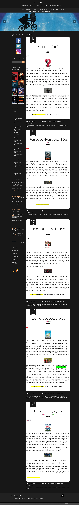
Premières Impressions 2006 (18, 141)
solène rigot (66, 487)
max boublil (53, 487)
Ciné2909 (40, 3)
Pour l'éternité (46, 11)
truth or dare (58, 124)
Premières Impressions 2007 (18, 144)
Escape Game (15, 241)
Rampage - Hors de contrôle (48, 139)
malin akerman (39, 215)
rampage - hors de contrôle (48, 214)
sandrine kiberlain (63, 304)
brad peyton (32, 215)
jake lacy (44, 215)
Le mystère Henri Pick (16, 196)
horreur (41, 124)
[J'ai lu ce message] (77, 503)
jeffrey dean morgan (51, 215)
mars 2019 (14, 252)
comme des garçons (46, 487)
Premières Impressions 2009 (18, 149)
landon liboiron (45, 125)
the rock (64, 214)
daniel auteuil (55, 304)
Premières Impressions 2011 (18, 155)
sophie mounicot (39, 397)
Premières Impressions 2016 (18, 169)
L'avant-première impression (17, 138)
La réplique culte (34, 11)
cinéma (30, 124)
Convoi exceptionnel (16, 222)
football (66, 487)
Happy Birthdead (15, 234)
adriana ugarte (29, 305)
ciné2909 (45, 124)
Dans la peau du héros (57, 9)
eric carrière (61, 396)
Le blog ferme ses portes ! (17, 183)
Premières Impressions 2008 (18, 146)
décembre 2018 (15, 256)
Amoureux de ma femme (48, 229)
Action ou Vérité (48, 46)
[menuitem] (24, 9)
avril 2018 (14, 263)
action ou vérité (50, 124)
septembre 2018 (15, 259)
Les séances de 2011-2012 (18, 124)
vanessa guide (60, 487)
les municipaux (45, 396)
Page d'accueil (35, 31)
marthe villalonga (61, 397)
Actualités (15, 111)
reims (27, 488)
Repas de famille (60, 366)
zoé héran (48, 487)
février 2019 (14, 253)
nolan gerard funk (61, 125)
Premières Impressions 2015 (18, 166)
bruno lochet (32, 397)
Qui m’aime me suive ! (16, 209)
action (39, 214)
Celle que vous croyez (16, 190)
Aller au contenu (5, 2)
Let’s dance (14, 215)
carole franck (36, 487)
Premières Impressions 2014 (18, 163)
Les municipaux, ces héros (48, 318)
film (33, 124)
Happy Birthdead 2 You (16, 228)
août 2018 (14, 260)
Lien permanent (31, 121)
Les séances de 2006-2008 (18, 119)
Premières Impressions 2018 (18, 171)
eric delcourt (53, 397)
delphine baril (43, 487)
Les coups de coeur (16, 132)
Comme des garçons (48, 411)
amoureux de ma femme (43, 304)
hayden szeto (38, 125)
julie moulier (54, 487)
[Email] (62, 495)
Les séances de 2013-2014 (18, 127)
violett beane (32, 125)
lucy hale (64, 124)
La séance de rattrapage (41, 9)
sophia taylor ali (53, 125)
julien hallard (60, 487)
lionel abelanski (46, 397)
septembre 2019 (15, 250)
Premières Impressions (23, 9)
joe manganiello (59, 215)
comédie (36, 304)
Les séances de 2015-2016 (18, 130)
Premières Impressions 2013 (18, 160)
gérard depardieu (37, 305)
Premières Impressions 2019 (18, 174)
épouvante (36, 124)
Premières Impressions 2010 (18, 152)
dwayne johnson (58, 214)
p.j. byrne (66, 215)
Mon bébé (14, 202)
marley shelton (29, 215)
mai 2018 (14, 262)
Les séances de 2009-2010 (18, 122)
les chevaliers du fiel (53, 396)
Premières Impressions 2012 (18, 158)
